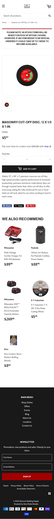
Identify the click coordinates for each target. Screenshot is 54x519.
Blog (27, 414)
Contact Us (27, 425)
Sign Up (27, 476)
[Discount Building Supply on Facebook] (49, 494)
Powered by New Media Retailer (26, 504)
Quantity (6, 154)
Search (6, 486)
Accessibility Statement (26, 489)
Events (27, 410)
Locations (27, 422)
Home (4, 22)
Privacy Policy (16, 486)
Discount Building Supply (29, 501)
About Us (27, 418)
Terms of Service (42, 486)
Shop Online (27, 402)
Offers (27, 406)
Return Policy (29, 486)
